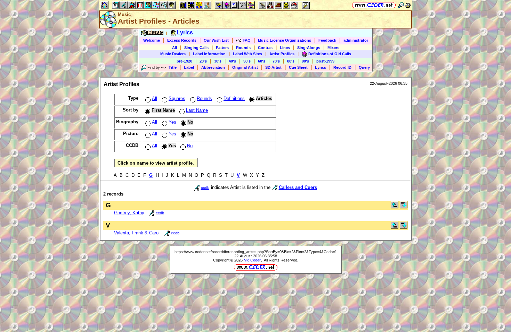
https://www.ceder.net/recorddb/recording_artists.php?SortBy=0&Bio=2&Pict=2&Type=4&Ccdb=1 (256, 252)
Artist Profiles (281, 54)
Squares (177, 98)
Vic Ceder (252, 260)
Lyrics (320, 67)
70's (276, 61)
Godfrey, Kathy (129, 212)
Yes (172, 122)
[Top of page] (394, 206)
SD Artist (273, 67)
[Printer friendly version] (408, 5)
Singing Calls (196, 47)
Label (189, 67)
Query (364, 67)
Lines (285, 47)
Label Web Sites (247, 54)
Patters (222, 47)
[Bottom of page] (403, 206)
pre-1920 (184, 61)
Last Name (197, 110)
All (174, 47)
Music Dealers (173, 54)
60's (261, 61)
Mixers (333, 47)
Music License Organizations (284, 40)
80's (290, 61)
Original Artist (245, 67)
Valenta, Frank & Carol (137, 232)
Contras (265, 47)
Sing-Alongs (308, 47)
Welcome (151, 40)
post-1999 (325, 61)
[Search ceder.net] (401, 5)
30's (217, 61)
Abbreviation (213, 67)
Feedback (327, 40)
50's (247, 61)
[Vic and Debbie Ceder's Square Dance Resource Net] (374, 5)
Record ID (342, 67)
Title (173, 67)
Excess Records (181, 40)
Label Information (209, 54)
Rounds (243, 47)
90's (305, 61)
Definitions (234, 98)
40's (232, 61)
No (190, 145)
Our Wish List (216, 40)
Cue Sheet (298, 67)
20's (203, 61)
